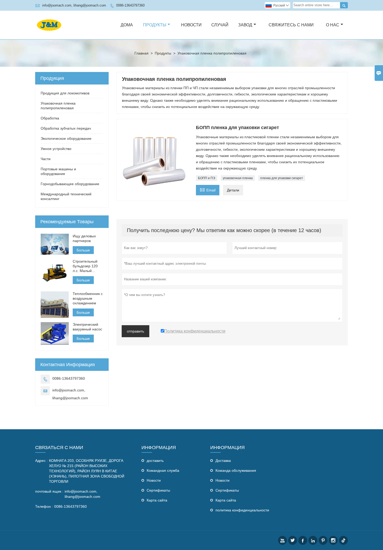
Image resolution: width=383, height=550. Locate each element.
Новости (222, 480)
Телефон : (44, 506)
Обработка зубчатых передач (66, 128)
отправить (135, 331)
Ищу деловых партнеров (84, 238)
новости (191, 25)
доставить (155, 460)
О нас (332, 25)
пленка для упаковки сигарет (281, 178)
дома (127, 25)
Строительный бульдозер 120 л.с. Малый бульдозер (85, 266)
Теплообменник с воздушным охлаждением (88, 298)
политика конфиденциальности (242, 510)
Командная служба (163, 470)
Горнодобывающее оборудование (70, 184)
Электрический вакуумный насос (87, 326)
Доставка (223, 460)
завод (245, 25)
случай (219, 25)
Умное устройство (56, 149)
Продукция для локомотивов (65, 93)
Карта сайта (157, 500)
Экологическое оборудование (66, 138)
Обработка (50, 118)
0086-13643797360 (130, 5)
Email (207, 189)
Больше (83, 250)
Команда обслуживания (235, 470)
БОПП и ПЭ (206, 178)
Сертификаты (158, 490)
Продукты (154, 25)
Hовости (154, 480)
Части (46, 159)
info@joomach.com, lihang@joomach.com (74, 5)
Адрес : (41, 460)
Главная (141, 53)
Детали (233, 190)
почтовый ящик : (49, 491)
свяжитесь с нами (291, 25)
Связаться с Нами (59, 447)
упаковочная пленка (238, 178)
